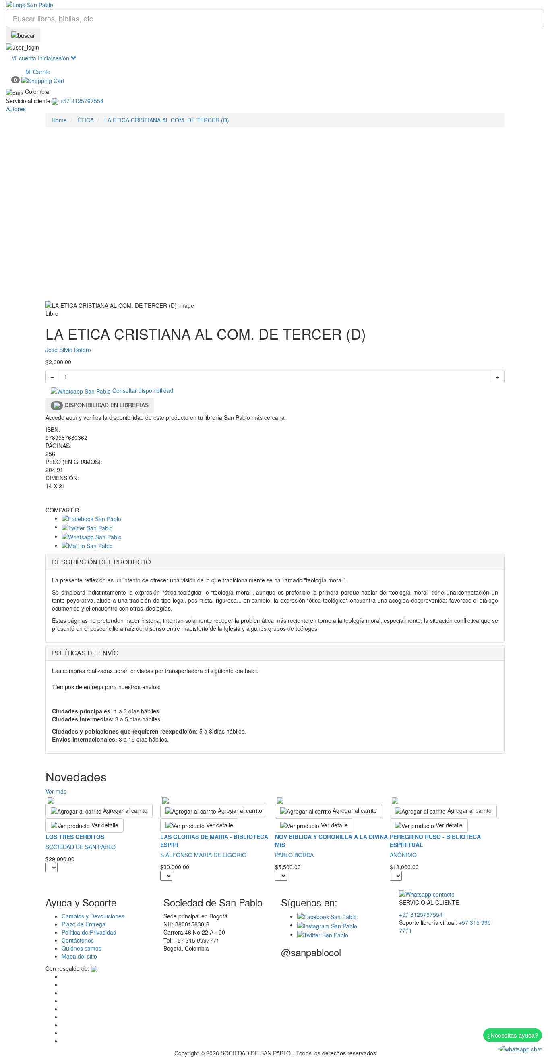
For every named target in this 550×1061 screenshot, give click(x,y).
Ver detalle (104, 825)
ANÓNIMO (403, 855)
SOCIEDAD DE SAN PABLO (80, 847)
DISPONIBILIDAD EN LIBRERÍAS (106, 405)
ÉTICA (85, 120)
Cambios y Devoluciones (93, 916)
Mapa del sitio (79, 956)
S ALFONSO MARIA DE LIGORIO (203, 855)
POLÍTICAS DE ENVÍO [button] (85, 652)
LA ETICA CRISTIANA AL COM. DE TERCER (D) (166, 120)
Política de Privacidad (89, 932)
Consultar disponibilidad (142, 390)
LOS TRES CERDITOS (74, 837)
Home (59, 120)
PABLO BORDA (294, 855)
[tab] (275, 562)
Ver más (55, 791)
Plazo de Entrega (83, 924)
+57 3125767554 (420, 914)
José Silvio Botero (68, 350)
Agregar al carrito (124, 810)
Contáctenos (78, 940)
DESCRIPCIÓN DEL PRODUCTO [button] (101, 561)
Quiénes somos (81, 948)
